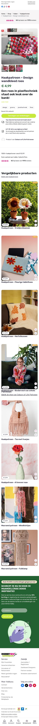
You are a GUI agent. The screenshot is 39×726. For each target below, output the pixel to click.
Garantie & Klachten (8, 665)
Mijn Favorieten (6, 662)
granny (12, 107)
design (5, 107)
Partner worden (26, 670)
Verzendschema (6, 688)
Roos (31, 107)
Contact (4, 685)
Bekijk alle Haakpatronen (9, 177)
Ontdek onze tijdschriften (31, 3)
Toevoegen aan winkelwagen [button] (18, 116)
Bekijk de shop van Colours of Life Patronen (19, 395)
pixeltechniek (22, 107)
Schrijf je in (7, 616)
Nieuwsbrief (4, 4)
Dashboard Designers (28, 667)
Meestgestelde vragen (8, 2)
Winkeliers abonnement (29, 673)
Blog (2, 694)
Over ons (4, 691)
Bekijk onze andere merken (9, 714)
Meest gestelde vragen (9, 673)
